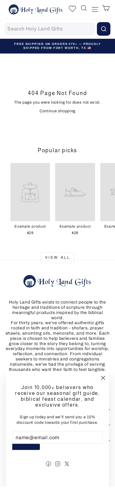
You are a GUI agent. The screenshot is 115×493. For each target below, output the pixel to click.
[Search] (103, 29)
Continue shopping (57, 111)
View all (57, 257)
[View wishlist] (72, 9)
